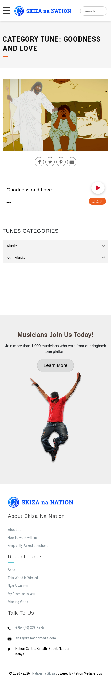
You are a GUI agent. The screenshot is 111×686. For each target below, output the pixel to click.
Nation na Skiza (43, 673)
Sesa (11, 570)
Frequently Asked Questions (28, 545)
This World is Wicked (23, 578)
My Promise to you (21, 594)
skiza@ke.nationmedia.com (35, 638)
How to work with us (23, 537)
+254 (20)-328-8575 (29, 628)
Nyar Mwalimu (18, 586)
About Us (14, 529)
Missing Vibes (18, 602)
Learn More (55, 365)
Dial (96, 201)
